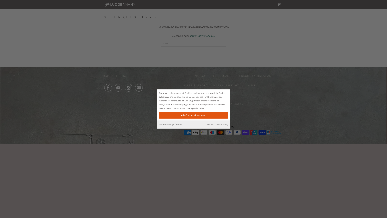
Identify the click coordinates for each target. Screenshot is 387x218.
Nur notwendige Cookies (170, 124)
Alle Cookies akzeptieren (193, 115)
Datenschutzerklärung (217, 124)
